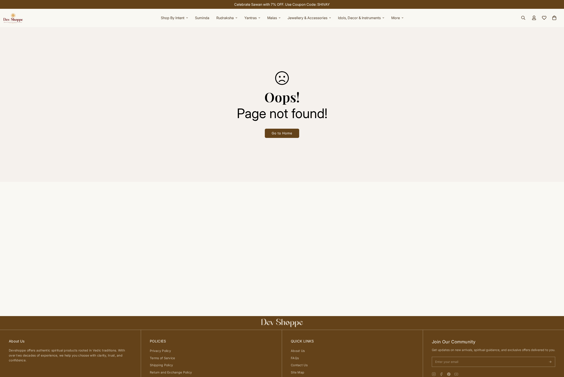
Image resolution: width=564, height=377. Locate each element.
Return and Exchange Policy (171, 372)
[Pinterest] (449, 374)
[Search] (523, 18)
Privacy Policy (160, 351)
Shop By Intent (172, 18)
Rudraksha (225, 18)
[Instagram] (434, 374)
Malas (272, 18)
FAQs (295, 358)
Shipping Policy (161, 365)
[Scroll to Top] (555, 353)
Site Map (297, 372)
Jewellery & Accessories (307, 18)
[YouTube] (456, 374)
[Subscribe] (550, 361)
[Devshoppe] (13, 18)
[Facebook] (441, 374)
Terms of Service (162, 358)
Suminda (202, 18)
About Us (298, 351)
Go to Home (282, 133)
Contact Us (299, 365)
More (395, 18)
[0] (554, 18)
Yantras (250, 18)
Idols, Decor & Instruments (359, 18)
